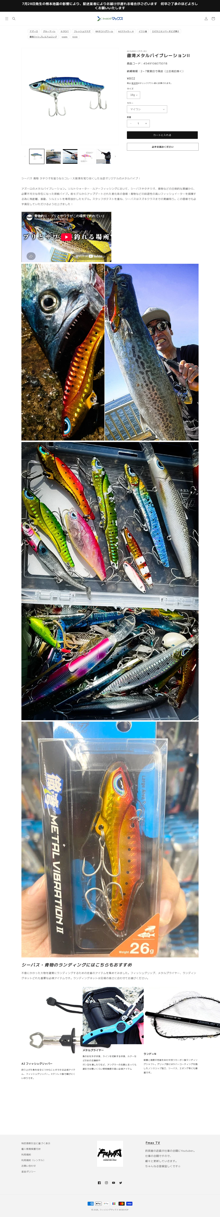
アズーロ (34, 31)
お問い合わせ (28, 1165)
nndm (64, 36)
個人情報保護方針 (31, 1148)
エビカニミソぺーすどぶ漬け (165, 31)
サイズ (130, 88)
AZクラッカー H (126, 31)
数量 (129, 117)
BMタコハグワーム (104, 31)
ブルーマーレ (49, 31)
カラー (130, 102)
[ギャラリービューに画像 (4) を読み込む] (86, 156)
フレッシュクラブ (82, 31)
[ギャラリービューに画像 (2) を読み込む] (53, 156)
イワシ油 (143, 31)
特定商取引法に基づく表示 (35, 1143)
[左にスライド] (25, 156)
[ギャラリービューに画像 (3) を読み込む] (70, 156)
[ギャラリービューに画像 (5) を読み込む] (103, 156)
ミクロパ (65, 31)
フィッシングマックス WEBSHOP (114, 1209)
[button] (6, 18)
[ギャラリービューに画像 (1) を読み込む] (36, 156)
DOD (75, 36)
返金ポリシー (28, 1171)
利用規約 (26, 1154)
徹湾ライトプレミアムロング (43, 36)
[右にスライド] (115, 156)
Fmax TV (153, 1142)
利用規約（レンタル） (33, 1160)
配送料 (135, 83)
